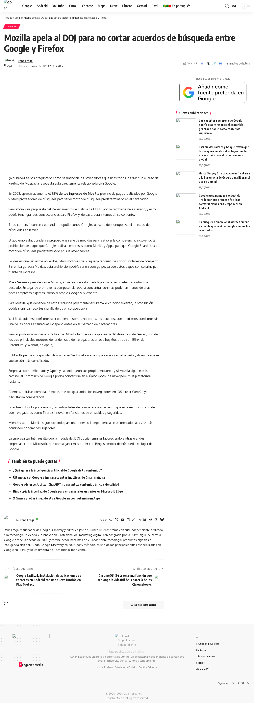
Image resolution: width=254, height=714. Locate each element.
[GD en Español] (10, 6)
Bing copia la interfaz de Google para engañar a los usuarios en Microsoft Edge (68, 491)
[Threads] (156, 520)
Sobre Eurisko (104, 667)
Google (18, 17)
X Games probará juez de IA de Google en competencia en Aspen (57, 498)
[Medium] (145, 520)
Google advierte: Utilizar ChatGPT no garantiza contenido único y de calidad (66, 484)
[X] (117, 520)
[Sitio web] (111, 520)
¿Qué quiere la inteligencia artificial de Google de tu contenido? (57, 470)
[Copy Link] (214, 63)
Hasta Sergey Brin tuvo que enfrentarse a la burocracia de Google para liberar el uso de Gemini (224, 177)
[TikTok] (134, 520)
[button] (227, 6)
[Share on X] (208, 63)
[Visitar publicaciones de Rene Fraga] (10, 63)
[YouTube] (122, 520)
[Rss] (248, 683)
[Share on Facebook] (202, 63)
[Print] (220, 63)
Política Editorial (148, 667)
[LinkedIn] (139, 520)
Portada (8, 17)
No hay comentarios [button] (145, 604)
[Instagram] (128, 520)
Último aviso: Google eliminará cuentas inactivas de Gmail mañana (59, 477)
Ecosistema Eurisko (126, 667)
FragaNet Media (115, 698)
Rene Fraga (25, 61)
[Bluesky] (162, 520)
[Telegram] (150, 520)
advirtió (69, 282)
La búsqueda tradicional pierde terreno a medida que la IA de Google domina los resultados (224, 226)
